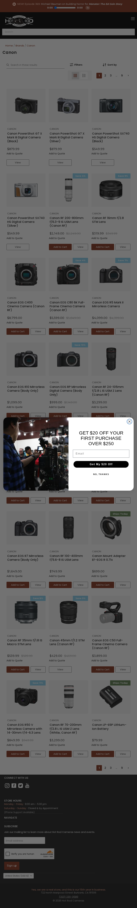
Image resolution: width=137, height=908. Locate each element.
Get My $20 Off (101, 464)
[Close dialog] (129, 421)
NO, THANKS (101, 474)
